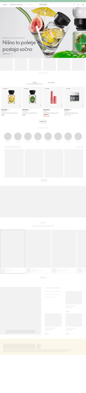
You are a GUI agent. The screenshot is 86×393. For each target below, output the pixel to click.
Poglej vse (43, 121)
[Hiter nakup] (19, 105)
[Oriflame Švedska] (43, 4)
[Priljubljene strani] (19, 101)
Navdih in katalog (16, 4)
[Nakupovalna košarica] (83, 4)
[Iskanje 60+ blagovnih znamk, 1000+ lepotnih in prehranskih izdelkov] (74, 5)
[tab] (35, 82)
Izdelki (5, 4)
